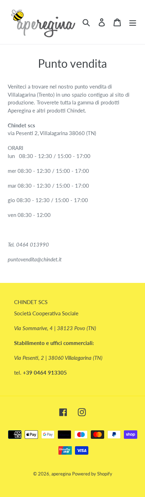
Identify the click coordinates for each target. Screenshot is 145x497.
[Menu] (132, 22)
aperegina (61, 474)
